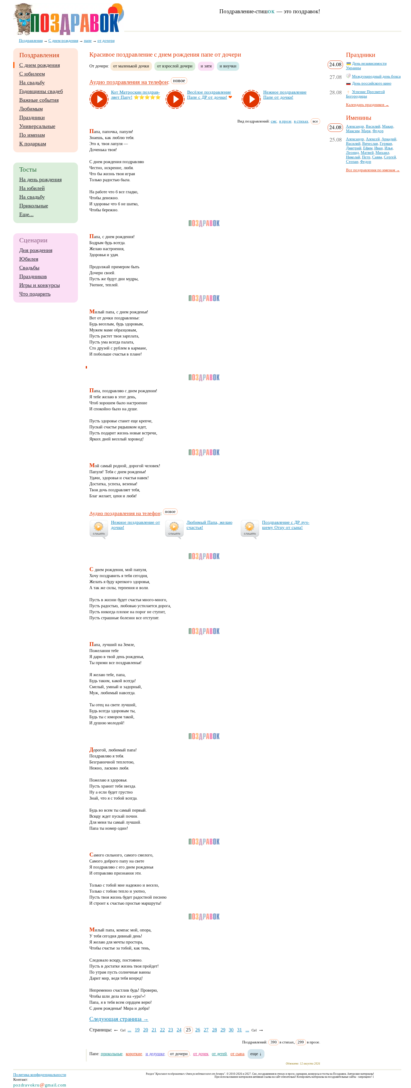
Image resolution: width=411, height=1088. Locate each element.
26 (197, 1029)
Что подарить (35, 294)
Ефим (367, 148)
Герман (386, 143)
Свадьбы (29, 268)
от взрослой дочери (175, 66)
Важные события (39, 100)
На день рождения (40, 179)
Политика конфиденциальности (39, 1074)
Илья (389, 148)
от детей (219, 1053)
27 (206, 1029)
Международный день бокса (376, 76)
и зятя (206, 66)
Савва (377, 157)
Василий (373, 126)
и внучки (228, 66)
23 (170, 1029)
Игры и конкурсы (39, 285)
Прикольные (33, 206)
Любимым (31, 109)
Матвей (367, 153)
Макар (387, 126)
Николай (353, 157)
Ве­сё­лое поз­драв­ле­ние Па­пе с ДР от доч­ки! (209, 95)
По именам (32, 135)
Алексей (373, 139)
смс (274, 121)
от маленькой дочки (131, 66)
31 (239, 1029)
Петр (366, 157)
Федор (378, 131)
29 (223, 1029)
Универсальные (37, 126)
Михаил (382, 153)
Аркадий (389, 139)
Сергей (390, 157)
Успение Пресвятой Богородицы (365, 94)
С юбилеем (32, 74)
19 (137, 1029)
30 (231, 1029)
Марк (366, 131)
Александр (355, 126)
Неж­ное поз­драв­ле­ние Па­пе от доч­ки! (285, 95)
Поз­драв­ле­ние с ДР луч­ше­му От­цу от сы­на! (285, 525)
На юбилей (32, 188)
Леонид (352, 153)
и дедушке (155, 1053)
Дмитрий (353, 148)
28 (214, 1029)
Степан (352, 162)
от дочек (201, 1053)
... (129, 1029)
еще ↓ (256, 1053)
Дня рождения (35, 250)
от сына (237, 1053)
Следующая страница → (119, 1019)
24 (179, 1029)
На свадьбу (32, 82)
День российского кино (371, 83)
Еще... (26, 214)
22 (162, 1029)
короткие (134, 1053)
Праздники (32, 117)
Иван (378, 148)
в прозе (285, 121)
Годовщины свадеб (41, 91)
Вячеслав (370, 143)
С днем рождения (39, 65)
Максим (353, 131)
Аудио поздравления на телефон (128, 82)
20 (145, 1029)
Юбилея (28, 259)
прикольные (111, 1053)
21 (154, 1029)
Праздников (33, 276)
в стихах (301, 121)
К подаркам (32, 144)
